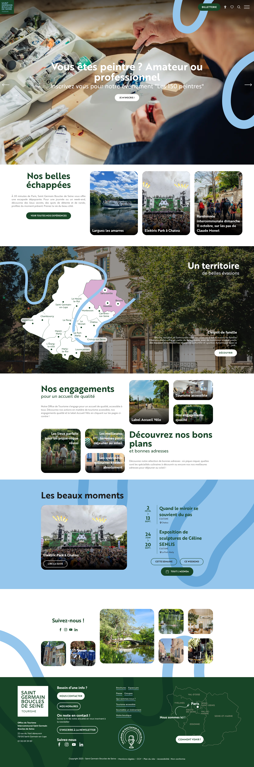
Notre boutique (123, 715)
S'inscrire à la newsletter (77, 729)
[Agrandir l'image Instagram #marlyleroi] (171, 650)
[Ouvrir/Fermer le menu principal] (249, 7)
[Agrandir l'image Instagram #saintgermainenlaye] (200, 621)
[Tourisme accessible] (225, 7)
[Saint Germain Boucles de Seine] (7, 7)
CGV (139, 758)
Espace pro (133, 687)
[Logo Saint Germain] (33, 701)
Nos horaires (69, 706)
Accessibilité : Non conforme (171, 758)
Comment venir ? (189, 739)
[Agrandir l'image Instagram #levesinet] (200, 650)
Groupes (128, 693)
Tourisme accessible (125, 704)
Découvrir (225, 352)
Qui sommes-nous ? (126, 698)
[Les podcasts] (131, 737)
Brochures (121, 687)
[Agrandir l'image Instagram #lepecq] (53, 653)
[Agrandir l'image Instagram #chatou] (127, 636)
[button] (239, 7)
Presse (119, 693)
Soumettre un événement (128, 709)
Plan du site (149, 758)
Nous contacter (71, 696)
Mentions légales (126, 758)
